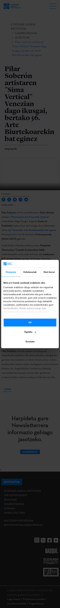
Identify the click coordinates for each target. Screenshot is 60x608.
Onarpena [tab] (11, 272)
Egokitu (28, 332)
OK (30, 322)
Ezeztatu (30, 341)
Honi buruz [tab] (49, 272)
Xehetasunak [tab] (30, 272)
